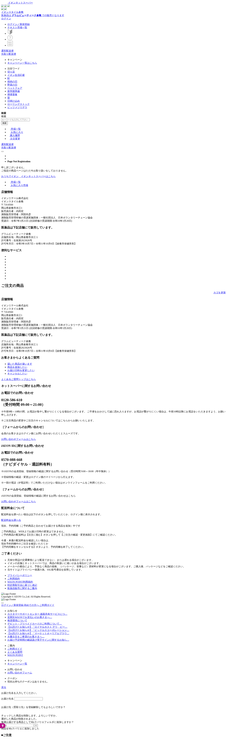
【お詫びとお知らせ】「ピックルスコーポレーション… (38, 630)
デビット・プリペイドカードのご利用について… (34, 623)
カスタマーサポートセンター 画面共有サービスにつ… (37, 614)
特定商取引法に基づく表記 (22, 585)
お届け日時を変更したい (21, 370)
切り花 (11, 72)
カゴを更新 (219, 292)
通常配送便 (7, 50)
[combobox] (15, 119)
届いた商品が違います (19, 364)
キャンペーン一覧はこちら (22, 63)
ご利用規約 (13, 578)
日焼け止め (13, 101)
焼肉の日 (12, 81)
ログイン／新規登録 (18, 24)
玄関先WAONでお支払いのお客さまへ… (29, 617)
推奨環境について (17, 620)
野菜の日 (12, 84)
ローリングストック (18, 104)
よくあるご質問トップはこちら (18, 379)
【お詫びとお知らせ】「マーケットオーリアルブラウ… (38, 633)
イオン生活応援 (16, 75)
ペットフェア (14, 88)
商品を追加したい (17, 367)
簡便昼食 (12, 94)
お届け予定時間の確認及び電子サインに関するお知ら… (38, 640)
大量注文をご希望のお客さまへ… (25, 636)
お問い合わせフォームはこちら (18, 439)
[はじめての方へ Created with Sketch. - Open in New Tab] (10, 33)
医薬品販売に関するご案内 (22, 588)
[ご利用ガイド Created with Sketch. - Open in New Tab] (10, 39)
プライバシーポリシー (19, 575)
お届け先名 (7, 698)
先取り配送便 (8, 54)
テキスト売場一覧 (17, 27)
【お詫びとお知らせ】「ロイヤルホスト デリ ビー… (37, 627)
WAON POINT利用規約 (20, 582)
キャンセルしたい (17, 373)
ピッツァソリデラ (17, 107)
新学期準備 (13, 91)
